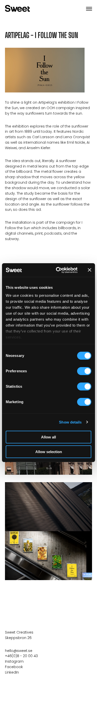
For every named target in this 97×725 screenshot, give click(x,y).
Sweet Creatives (19, 632)
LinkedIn (12, 672)
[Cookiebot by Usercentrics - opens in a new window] (57, 270)
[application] (45, 70)
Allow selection (48, 452)
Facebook (14, 666)
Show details (70, 422)
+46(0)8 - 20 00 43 (21, 655)
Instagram (14, 661)
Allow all (48, 437)
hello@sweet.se (18, 650)
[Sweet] (17, 8)
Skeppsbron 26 (18, 637)
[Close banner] (89, 270)
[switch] (84, 371)
